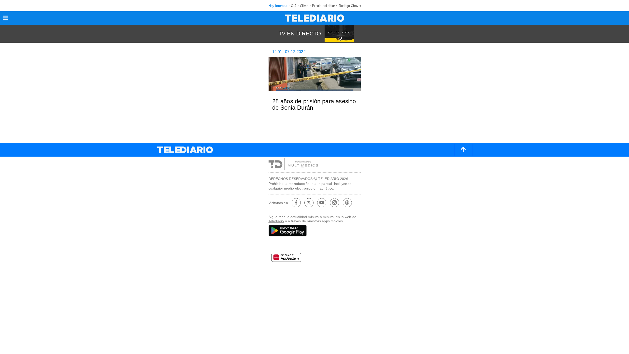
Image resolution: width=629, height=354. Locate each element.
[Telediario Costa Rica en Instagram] (334, 202)
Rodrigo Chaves (350, 6)
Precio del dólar (323, 6)
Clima (304, 6)
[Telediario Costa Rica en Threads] (347, 202)
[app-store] (315, 245)
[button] (5, 19)
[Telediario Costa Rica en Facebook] (296, 202)
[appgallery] (315, 259)
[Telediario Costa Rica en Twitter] (309, 202)
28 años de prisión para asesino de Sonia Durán (314, 104)
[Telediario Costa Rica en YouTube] (321, 202)
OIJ (293, 6)
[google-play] (315, 231)
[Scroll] (463, 150)
